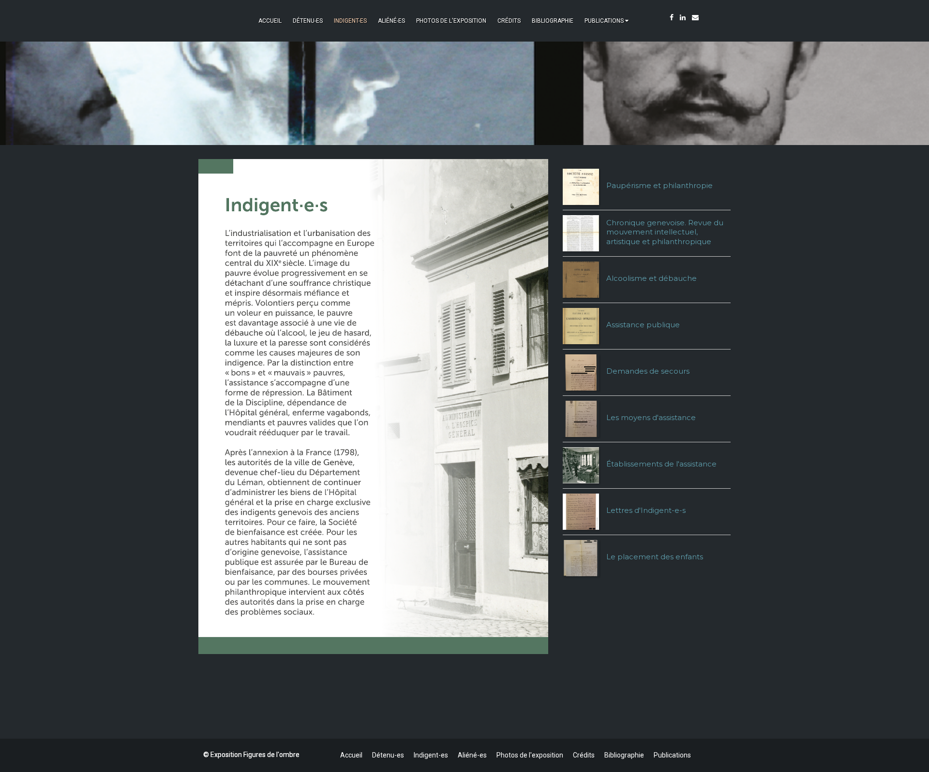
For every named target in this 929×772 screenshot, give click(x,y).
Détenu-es (308, 20)
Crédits (509, 20)
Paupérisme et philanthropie (659, 185)
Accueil (270, 20)
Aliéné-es (391, 20)
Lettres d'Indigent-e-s (646, 510)
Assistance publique (643, 324)
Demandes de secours (647, 371)
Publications (604, 20)
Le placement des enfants (654, 556)
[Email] (695, 17)
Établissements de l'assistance (661, 463)
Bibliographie (552, 20)
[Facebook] (672, 17)
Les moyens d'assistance (651, 417)
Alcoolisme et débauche (651, 278)
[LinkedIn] (683, 17)
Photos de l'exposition (451, 20)
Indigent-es (350, 20)
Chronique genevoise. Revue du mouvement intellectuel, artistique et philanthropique (664, 232)
